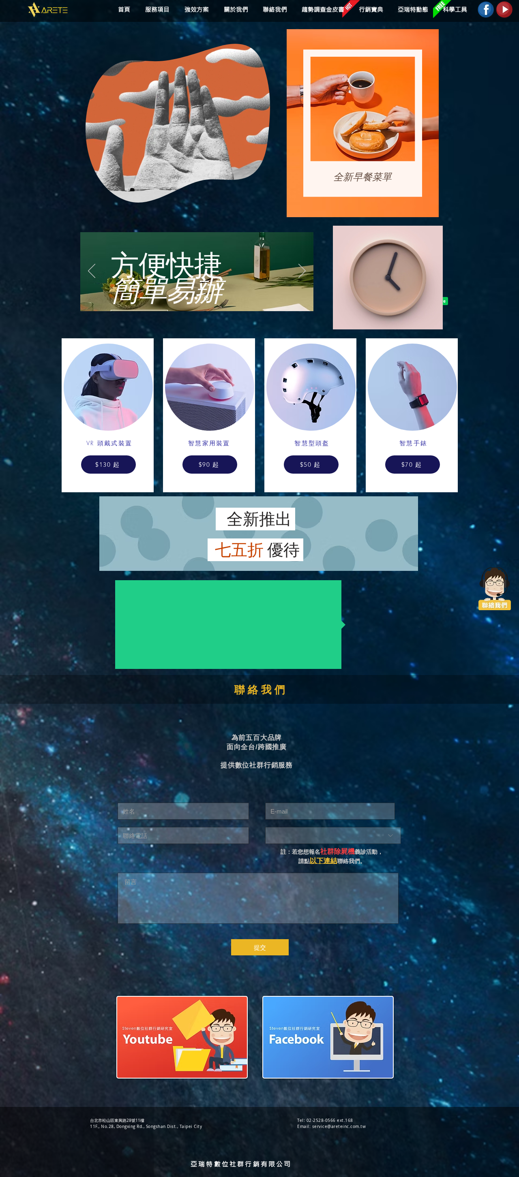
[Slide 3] (207, 298)
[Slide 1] (187, 298)
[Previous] (91, 271)
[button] (195, 9)
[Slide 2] (197, 298)
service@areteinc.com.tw (339, 1126)
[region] (363, 123)
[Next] (302, 271)
